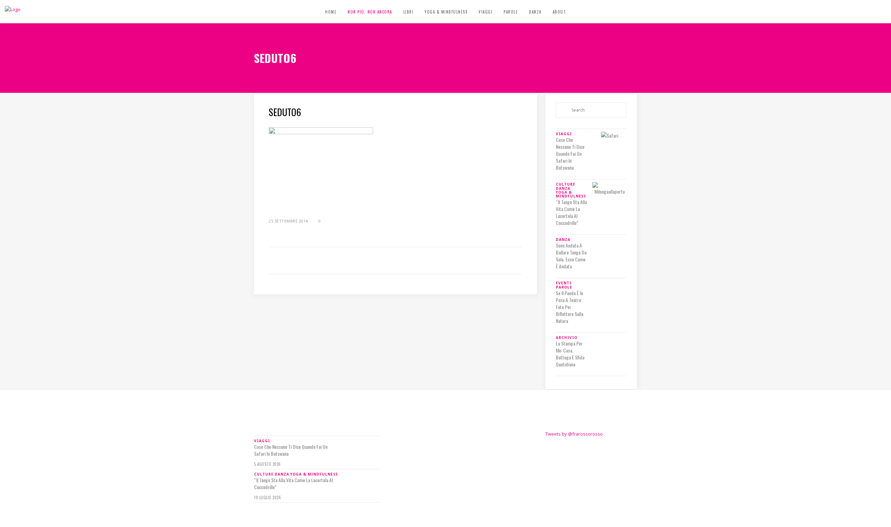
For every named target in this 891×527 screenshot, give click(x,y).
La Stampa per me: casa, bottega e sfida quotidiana (570, 354)
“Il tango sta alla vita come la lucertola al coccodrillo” (571, 212)
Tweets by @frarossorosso (574, 434)
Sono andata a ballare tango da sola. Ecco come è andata (571, 256)
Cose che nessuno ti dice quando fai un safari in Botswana (570, 153)
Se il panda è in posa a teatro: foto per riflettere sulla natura (569, 307)
